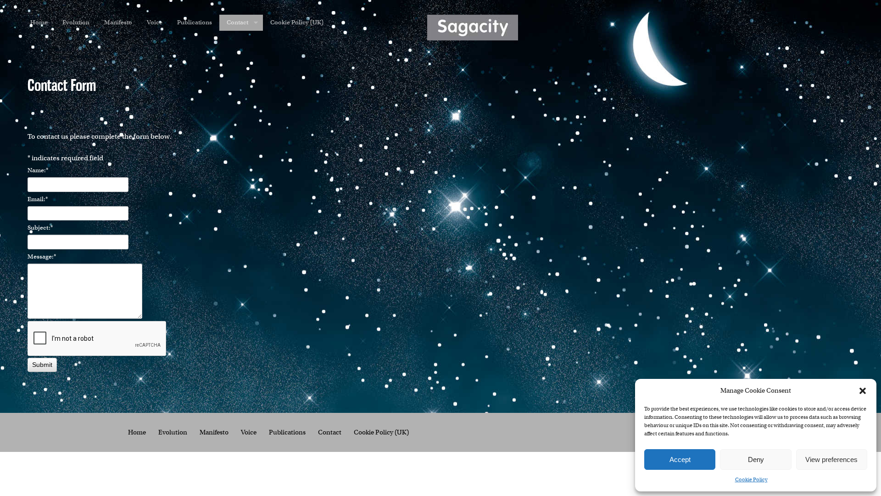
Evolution (75, 22)
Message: (42, 256)
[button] (862, 390)
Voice (154, 22)
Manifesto (118, 22)
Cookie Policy (751, 479)
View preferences (831, 459)
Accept (680, 459)
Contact (237, 22)
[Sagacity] (472, 27)
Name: (38, 170)
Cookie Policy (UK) (296, 22)
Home (39, 22)
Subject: (40, 227)
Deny (756, 459)
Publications (194, 22)
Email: (38, 199)
